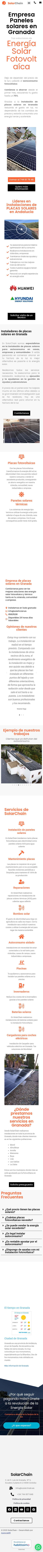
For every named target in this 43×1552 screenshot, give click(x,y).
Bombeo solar (21, 913)
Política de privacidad (21, 1499)
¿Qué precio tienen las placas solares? (22, 1211)
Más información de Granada (16, 1366)
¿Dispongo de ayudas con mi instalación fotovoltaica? (22, 1251)
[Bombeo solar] (21, 908)
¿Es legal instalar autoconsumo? (15, 1235)
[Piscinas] (21, 962)
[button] (29, 3)
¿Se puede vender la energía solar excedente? (22, 1227)
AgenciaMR (6, 1533)
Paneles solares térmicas (21, 502)
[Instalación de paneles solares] (21, 824)
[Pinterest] (33, 1509)
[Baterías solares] (21, 1006)
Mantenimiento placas (21, 859)
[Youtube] (21, 1509)
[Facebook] (9, 1509)
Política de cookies (22, 1503)
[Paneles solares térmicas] (21, 494)
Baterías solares (21, 1012)
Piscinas (21, 968)
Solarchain (21, 1549)
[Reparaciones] (21, 882)
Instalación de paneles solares (21, 831)
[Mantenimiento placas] (21, 853)
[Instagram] (27, 1509)
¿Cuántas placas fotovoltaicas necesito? (19, 1219)
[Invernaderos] (21, 985)
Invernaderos (21, 991)
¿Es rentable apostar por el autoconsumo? (21, 1243)
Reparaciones (21, 887)
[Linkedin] (15, 1509)
